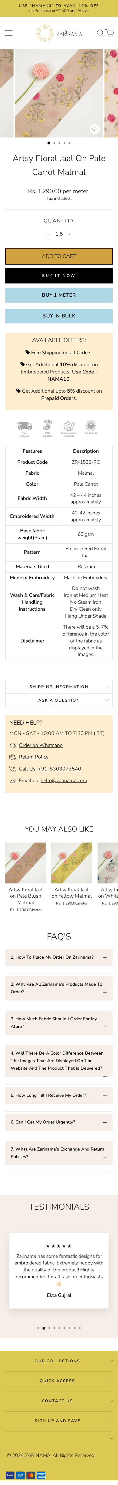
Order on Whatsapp (41, 745)
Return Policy (33, 757)
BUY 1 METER (59, 295)
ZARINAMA (37, 1455)
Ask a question (59, 700)
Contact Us (57, 1401)
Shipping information (59, 686)
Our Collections (57, 1361)
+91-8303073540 (59, 768)
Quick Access (57, 1380)
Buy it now (59, 275)
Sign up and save (58, 1420)
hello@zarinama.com (64, 780)
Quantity (59, 220)
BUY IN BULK (59, 315)
